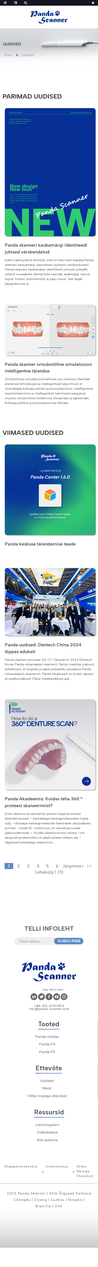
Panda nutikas (47, 1036)
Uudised (27, 55)
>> (89, 866)
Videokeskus (47, 1132)
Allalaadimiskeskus (21, 1166)
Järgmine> (73, 866)
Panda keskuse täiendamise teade (40, 544)
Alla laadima (47, 1140)
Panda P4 (47, 1044)
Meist (47, 1088)
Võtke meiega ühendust (47, 1096)
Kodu (8, 55)
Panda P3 (47, 1052)
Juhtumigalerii (47, 1125)
